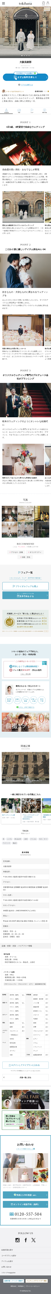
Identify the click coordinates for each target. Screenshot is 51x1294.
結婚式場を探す (7, 1250)
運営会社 (13, 1286)
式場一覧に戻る (25, 1077)
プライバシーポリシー (33, 1286)
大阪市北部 (25, 67)
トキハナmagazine (8, 1273)
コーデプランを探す (8, 1256)
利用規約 (21, 1286)
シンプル (9, 839)
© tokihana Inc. (25, 1291)
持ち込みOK (18, 839)
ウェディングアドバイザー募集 (37, 1281)
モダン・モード (43, 839)
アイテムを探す (7, 1261)
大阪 (18, 67)
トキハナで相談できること (24, 1149)
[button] (21, 55)
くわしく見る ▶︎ (25, 674)
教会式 (14, 843)
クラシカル (33, 839)
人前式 (26, 839)
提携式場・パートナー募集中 (13, 1281)
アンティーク (6, 843)
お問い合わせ (6, 1267)
